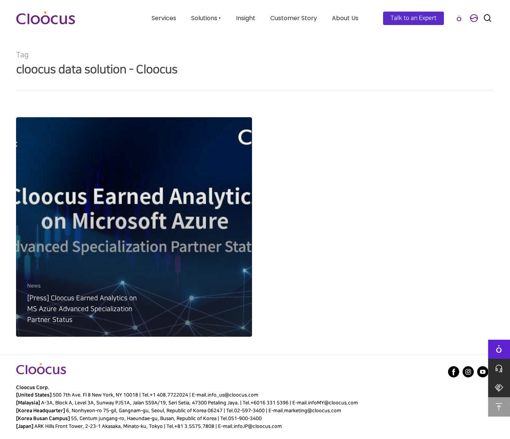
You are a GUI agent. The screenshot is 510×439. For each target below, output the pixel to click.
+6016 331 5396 (270, 402)
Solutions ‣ (206, 18)
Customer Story (293, 18)
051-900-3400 (245, 418)
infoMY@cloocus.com (333, 402)
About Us (345, 18)
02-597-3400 (249, 410)
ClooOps (458, 18)
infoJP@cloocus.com (258, 426)
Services (164, 18)
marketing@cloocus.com (312, 410)
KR (473, 18)
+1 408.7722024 (169, 395)
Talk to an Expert (413, 18)
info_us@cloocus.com (233, 395)
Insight (245, 18)
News (34, 286)
